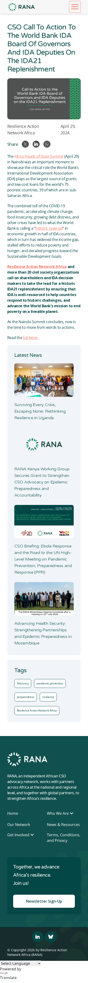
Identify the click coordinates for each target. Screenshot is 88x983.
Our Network (18, 824)
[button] (75, 7)
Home (12, 813)
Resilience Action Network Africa (23, 129)
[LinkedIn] (37, 936)
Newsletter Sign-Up (44, 901)
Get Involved (18, 834)
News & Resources (63, 824)
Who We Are (58, 813)
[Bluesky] (50, 936)
